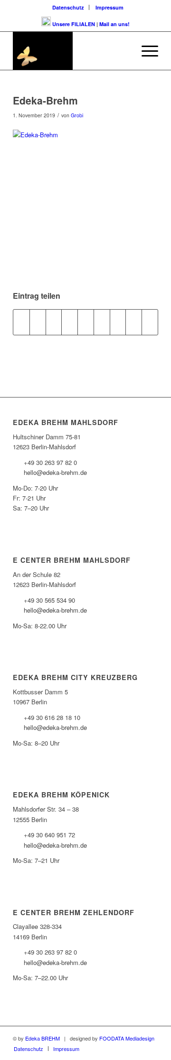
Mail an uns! (114, 24)
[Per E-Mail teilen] (150, 322)
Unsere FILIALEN (73, 24)
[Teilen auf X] (38, 322)
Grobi (77, 115)
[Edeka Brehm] (71, 51)
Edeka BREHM (42, 1038)
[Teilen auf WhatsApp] (54, 322)
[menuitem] (68, 7)
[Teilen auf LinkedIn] (86, 322)
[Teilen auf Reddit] (134, 322)
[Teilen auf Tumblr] (102, 322)
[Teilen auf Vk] (118, 322)
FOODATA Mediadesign (126, 1038)
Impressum (109, 7)
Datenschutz (68, 7)
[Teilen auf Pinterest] (69, 322)
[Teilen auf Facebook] (21, 322)
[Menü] (145, 51)
